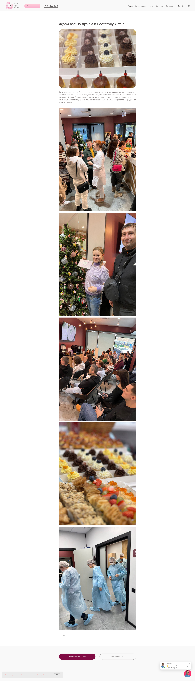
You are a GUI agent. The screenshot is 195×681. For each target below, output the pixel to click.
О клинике (160, 6)
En (183, 6)
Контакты (169, 6)
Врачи (150, 6)
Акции (130, 6)
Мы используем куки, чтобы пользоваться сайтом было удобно (25, 675)
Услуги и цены (140, 6)
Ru (179, 6)
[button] (77, 657)
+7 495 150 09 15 (51, 6)
